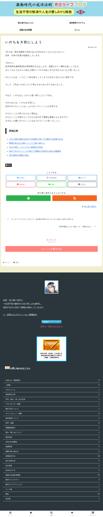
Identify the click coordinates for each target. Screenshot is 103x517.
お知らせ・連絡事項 (52, 380)
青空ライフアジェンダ (52, 484)
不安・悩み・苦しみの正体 (52, 399)
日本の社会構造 (52, 442)
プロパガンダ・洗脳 (52, 404)
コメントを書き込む (51, 249)
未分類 (52, 499)
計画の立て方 (52, 470)
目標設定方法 (52, 456)
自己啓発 (52, 466)
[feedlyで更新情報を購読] (28, 198)
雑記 (9, 165)
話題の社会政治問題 (52, 475)
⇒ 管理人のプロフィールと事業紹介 (20, 315)
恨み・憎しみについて (52, 432)
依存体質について (52, 418)
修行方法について (52, 409)
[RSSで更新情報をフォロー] (74, 198)
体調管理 (52, 447)
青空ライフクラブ (52, 480)
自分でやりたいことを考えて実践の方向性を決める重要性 (35, 151)
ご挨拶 (52, 385)
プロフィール (52, 390)
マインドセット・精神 (52, 413)
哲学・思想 (52, 423)
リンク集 (52, 489)
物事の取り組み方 (52, 451)
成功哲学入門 (52, 394)
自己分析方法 (52, 461)
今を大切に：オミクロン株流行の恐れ (26, 147)
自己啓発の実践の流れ (19, 155)
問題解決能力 (52, 428)
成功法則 (52, 437)
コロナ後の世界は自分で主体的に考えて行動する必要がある (36, 139)
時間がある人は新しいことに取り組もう (27, 143)
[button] (95, 323)
